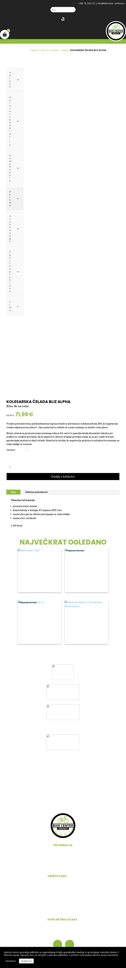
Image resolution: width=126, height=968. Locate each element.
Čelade (54, 50)
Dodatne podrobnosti (36, 492)
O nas (63, 855)
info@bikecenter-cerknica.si (110, 3)
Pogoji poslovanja (63, 861)
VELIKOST (10, 450)
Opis (13, 492)
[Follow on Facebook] (57, 944)
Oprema (45, 50)
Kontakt (63, 867)
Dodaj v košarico (63, 476)
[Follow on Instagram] (69, 944)
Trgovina (33, 50)
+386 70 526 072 (86, 3)
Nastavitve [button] (11, 961)
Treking (64, 50)
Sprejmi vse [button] (26, 961)
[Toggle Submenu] (18, 79)
